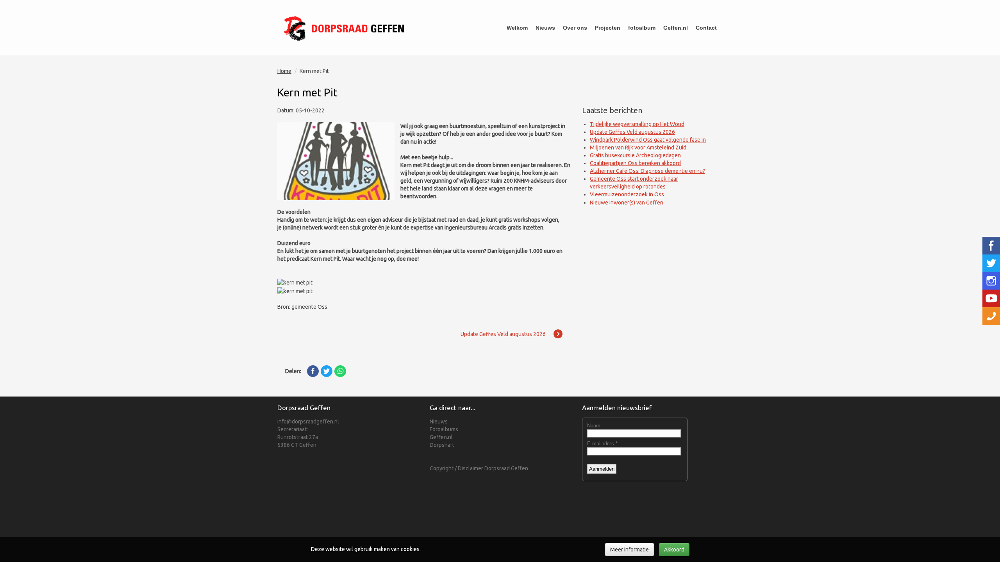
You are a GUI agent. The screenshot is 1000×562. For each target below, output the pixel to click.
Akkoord (674, 549)
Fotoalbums (444, 429)
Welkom (517, 28)
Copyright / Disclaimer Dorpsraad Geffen (479, 468)
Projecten (607, 28)
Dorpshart (442, 445)
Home (284, 71)
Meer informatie (629, 549)
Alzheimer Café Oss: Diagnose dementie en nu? (647, 171)
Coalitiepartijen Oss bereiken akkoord (635, 163)
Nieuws (545, 28)
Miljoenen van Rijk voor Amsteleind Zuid (638, 147)
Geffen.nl (675, 28)
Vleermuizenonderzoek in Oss (627, 194)
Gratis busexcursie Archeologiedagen (635, 155)
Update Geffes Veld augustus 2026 (632, 132)
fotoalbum (641, 28)
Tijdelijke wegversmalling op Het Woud (637, 124)
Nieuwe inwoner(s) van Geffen (626, 202)
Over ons (575, 28)
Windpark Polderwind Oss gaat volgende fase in (648, 140)
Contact (706, 28)
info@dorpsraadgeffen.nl (308, 421)
